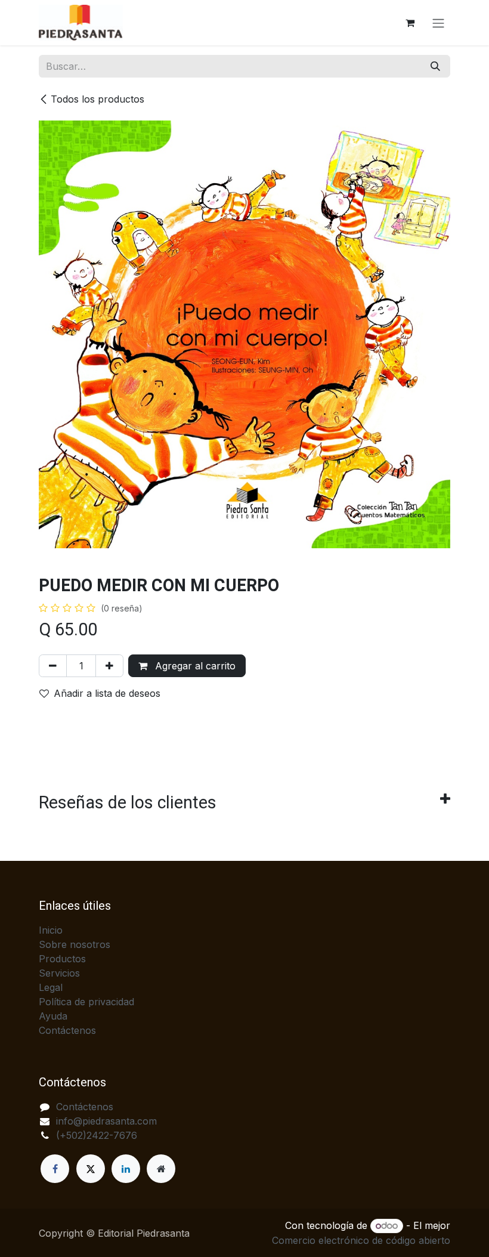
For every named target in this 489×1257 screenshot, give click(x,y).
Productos (62, 959)
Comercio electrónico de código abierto (361, 1240)
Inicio (51, 930)
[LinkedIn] (126, 1168)
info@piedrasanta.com (106, 1121)
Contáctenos (67, 1030)
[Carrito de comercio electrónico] (410, 23)
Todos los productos (97, 99)
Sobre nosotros (74, 944)
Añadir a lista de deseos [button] (107, 693)
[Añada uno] (109, 665)
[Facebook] (55, 1168)
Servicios (59, 973)
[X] (90, 1168)
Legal (51, 987)
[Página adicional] (161, 1168)
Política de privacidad (86, 1002)
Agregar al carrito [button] (194, 666)
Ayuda (53, 1016)
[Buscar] (435, 66)
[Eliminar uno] (53, 665)
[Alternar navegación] (438, 22)
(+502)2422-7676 (96, 1135)
